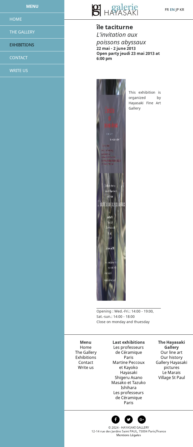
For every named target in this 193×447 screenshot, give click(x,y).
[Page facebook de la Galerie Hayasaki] (116, 420)
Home (85, 347)
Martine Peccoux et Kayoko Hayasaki (128, 367)
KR (182, 9)
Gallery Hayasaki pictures (171, 365)
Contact (85, 362)
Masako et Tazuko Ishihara (128, 385)
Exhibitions (85, 357)
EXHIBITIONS (22, 45)
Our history (171, 357)
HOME (16, 19)
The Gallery (85, 352)
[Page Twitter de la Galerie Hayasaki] (129, 420)
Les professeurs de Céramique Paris (128, 352)
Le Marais (171, 372)
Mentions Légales (128, 435)
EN (172, 9)
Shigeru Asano (128, 377)
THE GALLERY (22, 32)
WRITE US (19, 70)
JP (177, 9)
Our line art (171, 352)
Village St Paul (171, 377)
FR (167, 9)
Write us (86, 367)
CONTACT (19, 57)
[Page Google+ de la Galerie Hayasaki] (142, 420)
